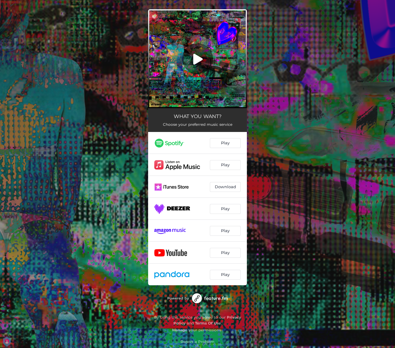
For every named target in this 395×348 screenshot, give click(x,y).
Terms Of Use (208, 323)
